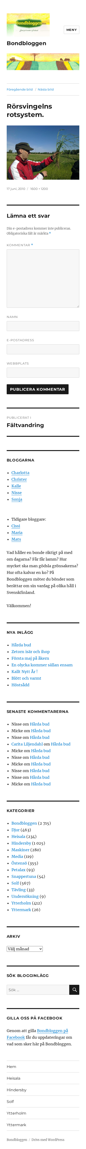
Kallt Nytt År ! (24, 671)
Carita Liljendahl (27, 744)
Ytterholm (21, 903)
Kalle (16, 486)
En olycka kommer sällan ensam (42, 665)
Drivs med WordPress (48, 1140)
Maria (16, 532)
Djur (15, 829)
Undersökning (25, 896)
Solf (15, 883)
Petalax (18, 869)
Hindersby (21, 843)
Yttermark (21, 909)
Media (17, 856)
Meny (71, 30)
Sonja (16, 499)
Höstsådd (20, 685)
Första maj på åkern (30, 658)
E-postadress (20, 340)
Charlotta (20, 472)
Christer (19, 479)
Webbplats (18, 363)
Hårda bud (21, 645)
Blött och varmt (26, 678)
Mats (16, 539)
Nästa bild (46, 89)
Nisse (16, 492)
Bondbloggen (26, 43)
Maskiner (20, 849)
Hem (11, 1066)
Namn (12, 317)
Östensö (19, 863)
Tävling (18, 889)
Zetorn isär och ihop (30, 651)
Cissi (15, 526)
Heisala (18, 836)
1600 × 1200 (39, 189)
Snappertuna (23, 876)
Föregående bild (20, 89)
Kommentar (20, 245)
